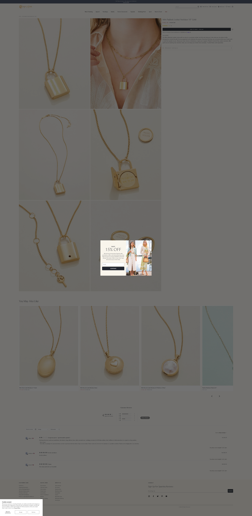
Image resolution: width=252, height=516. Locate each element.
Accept (20, 512)
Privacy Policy (17, 508)
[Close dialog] (150, 242)
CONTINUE (113, 268)
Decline (33, 512)
